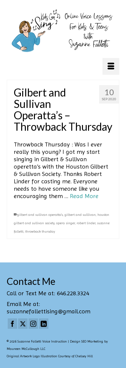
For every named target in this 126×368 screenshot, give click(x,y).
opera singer (65, 223)
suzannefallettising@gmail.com (48, 311)
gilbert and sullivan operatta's (40, 215)
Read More (84, 195)
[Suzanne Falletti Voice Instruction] (63, 31)
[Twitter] (23, 323)
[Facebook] (12, 323)
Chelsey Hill (84, 356)
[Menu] (110, 66)
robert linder (86, 223)
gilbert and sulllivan (80, 215)
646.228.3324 (73, 293)
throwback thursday (40, 231)
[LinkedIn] (43, 323)
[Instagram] (33, 323)
